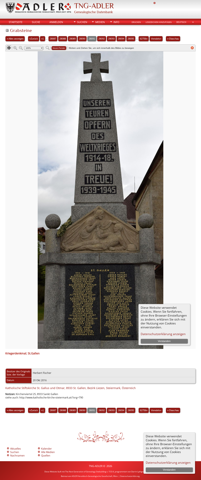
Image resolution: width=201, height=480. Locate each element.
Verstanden (169, 469)
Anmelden (56, 22)
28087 (53, 38)
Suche (36, 22)
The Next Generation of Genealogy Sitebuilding (85, 471)
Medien (100, 22)
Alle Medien (48, 452)
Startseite (15, 22)
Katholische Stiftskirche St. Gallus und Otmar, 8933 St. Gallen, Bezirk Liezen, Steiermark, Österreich (70, 388)
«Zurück (33, 38)
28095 (131, 38)
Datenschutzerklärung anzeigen (168, 462)
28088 (63, 38)
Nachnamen (17, 455)
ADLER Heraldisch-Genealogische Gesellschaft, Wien (95, 476)
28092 (101, 38)
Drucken (136, 22)
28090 (82, 38)
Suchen (82, 22)
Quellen (45, 455)
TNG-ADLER (94, 6)
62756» (143, 38)
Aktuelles (15, 448)
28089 (72, 38)
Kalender (46, 448)
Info (116, 22)
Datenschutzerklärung (130, 476)
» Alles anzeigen (15, 38)
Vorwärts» (156, 38)
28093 (111, 38)
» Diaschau (173, 38)
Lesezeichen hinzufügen (159, 22)
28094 (121, 38)
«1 (42, 38)
